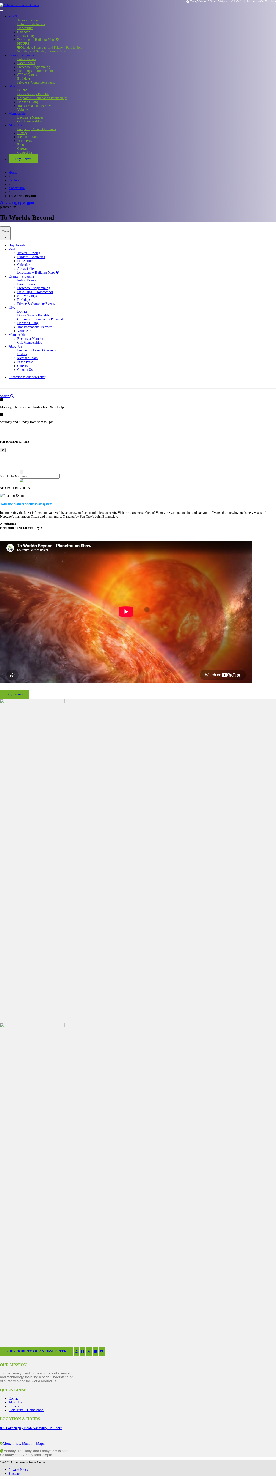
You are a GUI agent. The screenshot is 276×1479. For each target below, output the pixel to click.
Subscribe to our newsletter (27, 377)
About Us (15, 125)
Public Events (26, 59)
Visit (12, 249)
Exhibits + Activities (31, 24)
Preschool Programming (33, 67)
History (22, 133)
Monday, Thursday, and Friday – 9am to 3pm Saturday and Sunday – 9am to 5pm (49, 47)
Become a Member (30, 117)
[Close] (21, 472)
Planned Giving (28, 102)
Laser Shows (26, 63)
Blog (20, 144)
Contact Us (25, 152)
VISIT (13, 16)
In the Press (25, 141)
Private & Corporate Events (36, 82)
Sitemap (14, 1473)
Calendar (23, 32)
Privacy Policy (18, 1469)
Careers (22, 148)
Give (12, 86)
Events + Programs (21, 55)
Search (8, 203)
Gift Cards (236, 1)
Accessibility (26, 36)
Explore (14, 180)
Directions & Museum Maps (24, 1444)
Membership (17, 113)
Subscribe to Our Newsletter (261, 1)
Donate (22, 311)
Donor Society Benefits (33, 94)
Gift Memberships (29, 121)
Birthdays (23, 78)
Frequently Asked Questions (36, 129)
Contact (14, 1398)
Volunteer (23, 109)
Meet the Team (27, 137)
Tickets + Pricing (28, 20)
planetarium (17, 188)
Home (13, 172)
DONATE (24, 90)
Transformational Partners (34, 106)
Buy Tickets (23, 159)
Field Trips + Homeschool (35, 71)
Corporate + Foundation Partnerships (42, 98)
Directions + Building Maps (36, 39)
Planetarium (25, 28)
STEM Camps (27, 74)
